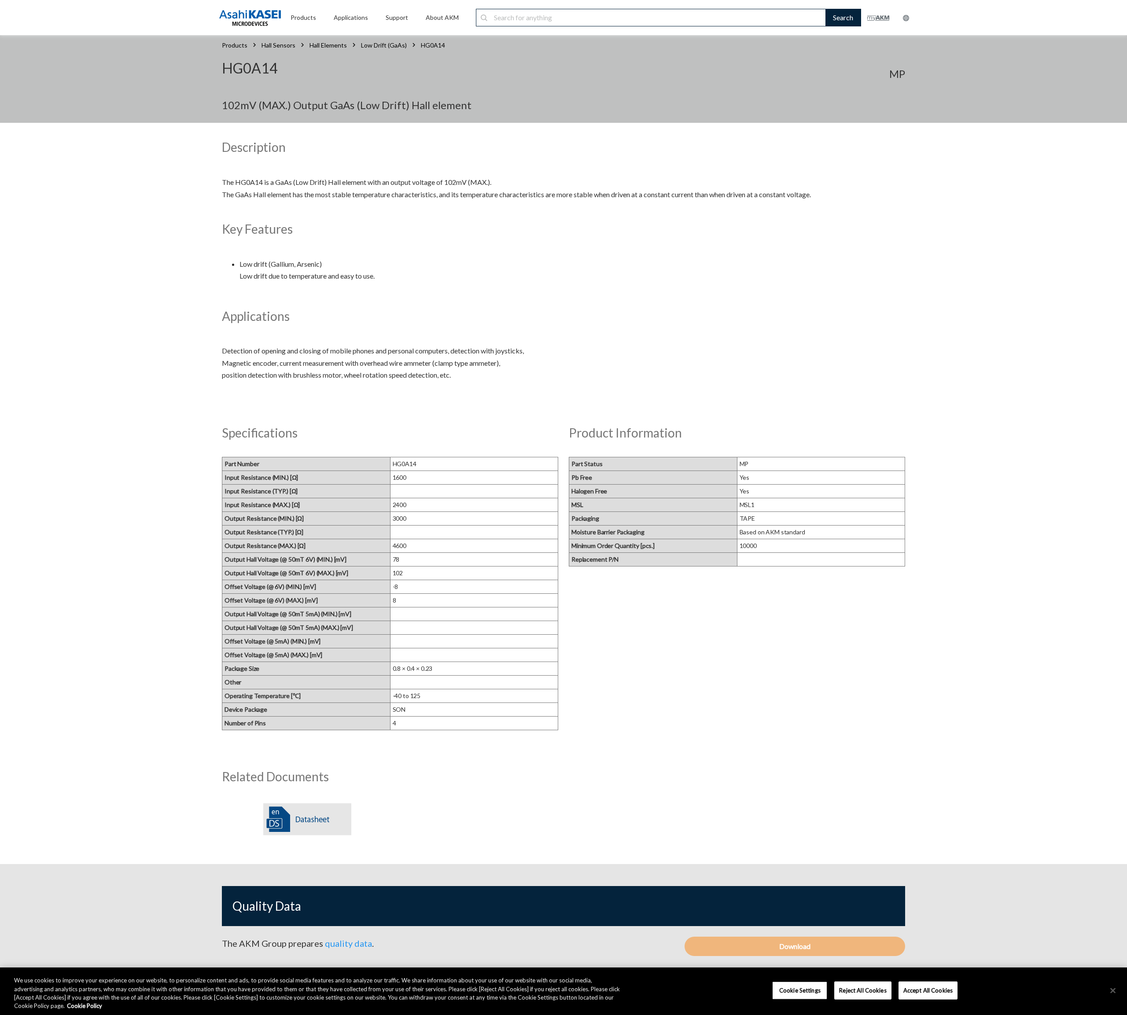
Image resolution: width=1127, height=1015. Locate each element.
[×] (1113, 990)
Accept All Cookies (928, 990)
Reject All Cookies (862, 990)
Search (843, 17)
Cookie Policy (84, 1005)
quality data (348, 943)
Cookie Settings (800, 990)
